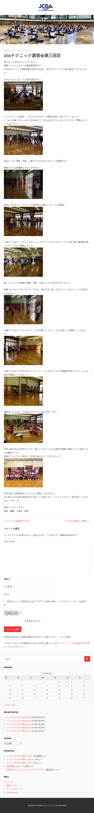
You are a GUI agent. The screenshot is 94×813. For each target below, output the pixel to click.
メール (8, 586)
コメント (9, 541)
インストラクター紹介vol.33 (19, 727)
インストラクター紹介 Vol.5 (19, 762)
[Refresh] (20, 612)
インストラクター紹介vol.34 (19, 724)
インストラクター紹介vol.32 (19, 731)
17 (84, 690)
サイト (7, 594)
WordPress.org (12, 792)
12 (22, 690)
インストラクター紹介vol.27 (19, 756)
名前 (7, 579)
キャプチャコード (32, 621)
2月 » (13, 705)
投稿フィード (12, 785)
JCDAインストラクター (25, 50)
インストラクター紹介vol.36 (19, 717)
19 (22, 694)
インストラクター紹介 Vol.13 (20, 759)
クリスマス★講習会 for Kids (17, 521)
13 (35, 690)
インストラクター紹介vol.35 (19, 721)
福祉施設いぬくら (14, 766)
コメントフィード (14, 789)
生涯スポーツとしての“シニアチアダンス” (25, 769)
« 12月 (6, 705)
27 (35, 698)
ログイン (10, 782)
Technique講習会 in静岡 (77, 521)
